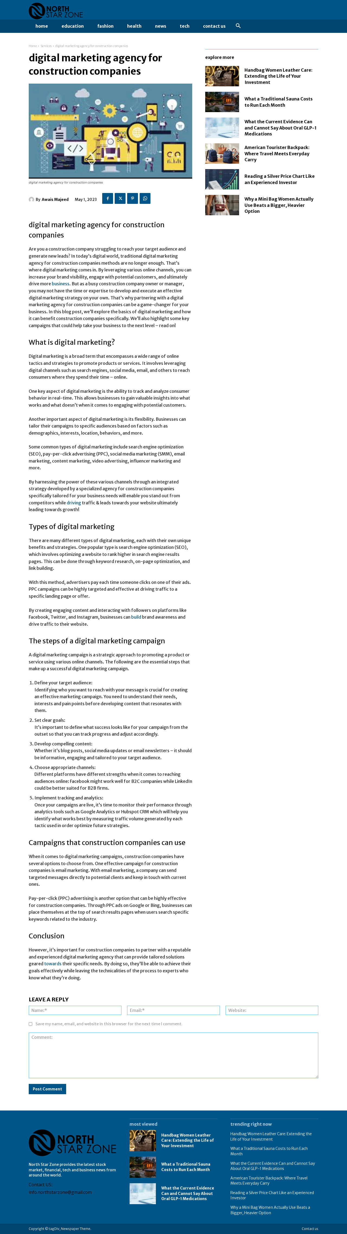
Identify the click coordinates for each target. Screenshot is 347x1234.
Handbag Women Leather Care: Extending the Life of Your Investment (279, 76)
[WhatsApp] (145, 198)
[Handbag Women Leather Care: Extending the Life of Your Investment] (222, 76)
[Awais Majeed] (32, 199)
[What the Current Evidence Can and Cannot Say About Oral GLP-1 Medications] (222, 128)
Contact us (310, 1229)
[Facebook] (107, 198)
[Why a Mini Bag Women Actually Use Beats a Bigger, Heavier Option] (222, 205)
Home (33, 46)
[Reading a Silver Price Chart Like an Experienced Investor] (222, 179)
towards (53, 963)
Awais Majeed (55, 199)
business (60, 283)
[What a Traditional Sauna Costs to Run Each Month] (222, 102)
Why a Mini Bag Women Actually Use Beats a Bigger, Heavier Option (279, 205)
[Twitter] (120, 198)
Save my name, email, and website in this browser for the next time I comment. (109, 1023)
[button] (238, 26)
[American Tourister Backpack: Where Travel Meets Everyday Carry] (222, 153)
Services (46, 46)
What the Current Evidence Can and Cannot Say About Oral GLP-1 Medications (281, 128)
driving (74, 502)
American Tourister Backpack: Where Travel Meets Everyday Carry (277, 153)
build (136, 617)
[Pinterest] (132, 198)
